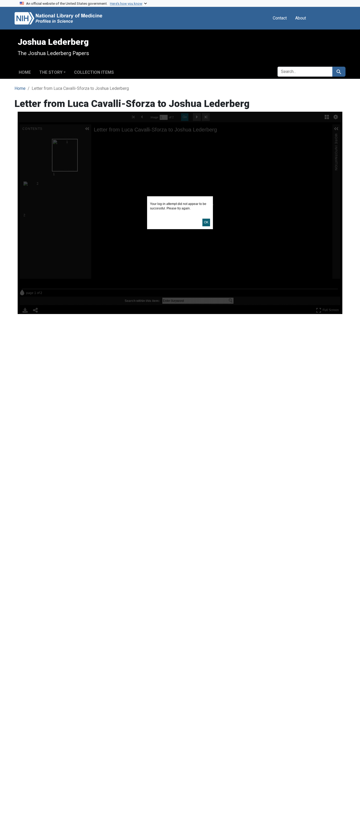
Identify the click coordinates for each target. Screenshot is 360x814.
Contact (280, 18)
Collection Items (94, 72)
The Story (50, 72)
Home (25, 72)
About (300, 18)
